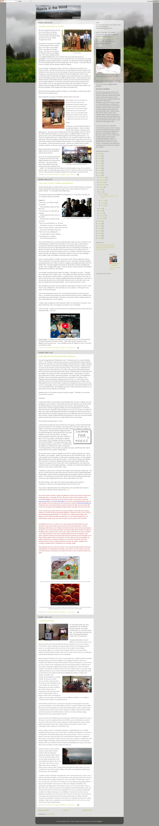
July (101, 189)
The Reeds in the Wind (116, 264)
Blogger (100, 821)
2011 (99, 233)
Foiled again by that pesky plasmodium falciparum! (57, 356)
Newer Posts (44, 810)
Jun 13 (103, 203)
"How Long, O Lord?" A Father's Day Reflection (56, 183)
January (102, 218)
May (101, 208)
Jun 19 (103, 200)
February (102, 215)
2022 (99, 163)
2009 (99, 238)
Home (65, 810)
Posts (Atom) (50, 814)
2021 (99, 165)
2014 (99, 226)
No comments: (70, 174)
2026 (99, 153)
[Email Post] (77, 174)
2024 (99, 158)
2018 (99, 173)
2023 (99, 161)
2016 (99, 221)
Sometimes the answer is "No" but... (52, 26)
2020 (99, 168)
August (102, 187)
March (102, 213)
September (103, 184)
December (103, 177)
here (67, 489)
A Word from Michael (46, 621)
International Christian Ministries (105, 247)
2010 (99, 235)
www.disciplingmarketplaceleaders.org (107, 38)
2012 (99, 231)
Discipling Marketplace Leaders (105, 245)
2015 (99, 223)
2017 (99, 175)
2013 (99, 228)
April (101, 211)
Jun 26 (103, 194)
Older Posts (87, 810)
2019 (99, 170)
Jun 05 (103, 205)
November (103, 180)
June (101, 192)
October (102, 182)
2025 (99, 156)
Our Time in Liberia (101, 249)
